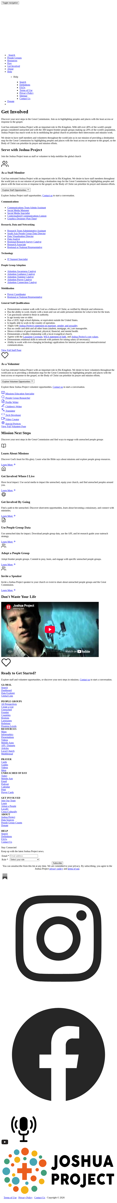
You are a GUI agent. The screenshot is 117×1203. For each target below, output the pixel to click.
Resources (12, 60)
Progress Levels (8, 726)
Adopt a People (8, 806)
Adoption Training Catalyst (20, 277)
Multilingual (7, 753)
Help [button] (9, 71)
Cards (4, 762)
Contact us (47, 195)
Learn (4, 803)
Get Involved (13, 66)
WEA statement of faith (55, 336)
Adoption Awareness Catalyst (21, 271)
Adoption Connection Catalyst (22, 282)
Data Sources (7, 820)
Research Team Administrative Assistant (26, 230)
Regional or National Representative (24, 247)
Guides (4, 764)
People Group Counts (11, 822)
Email (4, 781)
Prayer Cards (7, 792)
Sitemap (23, 95)
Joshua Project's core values (84, 336)
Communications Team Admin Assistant (26, 207)
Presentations (7, 737)
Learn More (7, 464)
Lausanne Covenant (32, 336)
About (10, 69)
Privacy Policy (27, 93)
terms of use (73, 868)
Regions (5, 718)
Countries (6, 715)
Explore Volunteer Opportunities (16, 381)
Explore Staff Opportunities (14, 190)
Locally (5, 809)
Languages (6, 720)
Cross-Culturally (9, 811)
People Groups (14, 58)
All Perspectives (9, 704)
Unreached (6, 709)
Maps (4, 731)
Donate (10, 101)
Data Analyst (13, 239)
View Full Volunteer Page (13, 426)
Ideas (3, 770)
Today (4, 775)
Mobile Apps (7, 742)
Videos (4, 740)
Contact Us (25, 98)
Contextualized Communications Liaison (26, 216)
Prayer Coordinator (16, 294)
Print (3, 789)
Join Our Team (8, 800)
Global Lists (7, 696)
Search (11, 55)
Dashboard (6, 690)
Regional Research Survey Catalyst (24, 241)
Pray (9, 63)
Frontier (5, 712)
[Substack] (5, 879)
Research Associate (16, 244)
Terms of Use (26, 90)
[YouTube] (5, 1145)
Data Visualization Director (20, 236)
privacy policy (56, 868)
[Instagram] (58, 995)
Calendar (5, 787)
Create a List (7, 707)
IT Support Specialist (17, 259)
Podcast (5, 784)
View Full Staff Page (11, 350)
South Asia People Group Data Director (26, 233)
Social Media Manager (18, 210)
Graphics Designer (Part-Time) (22, 218)
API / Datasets (8, 745)
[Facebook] (58, 1111)
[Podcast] (24, 1145)
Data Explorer (8, 693)
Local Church (7, 751)
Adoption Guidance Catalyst (21, 274)
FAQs (22, 87)
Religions (5, 723)
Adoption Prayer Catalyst (19, 279)
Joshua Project (8, 817)
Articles (5, 748)
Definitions (25, 84)
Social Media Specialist (18, 213)
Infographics (7, 734)
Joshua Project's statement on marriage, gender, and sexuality (48, 325)
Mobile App (7, 778)
